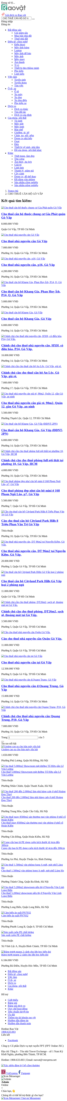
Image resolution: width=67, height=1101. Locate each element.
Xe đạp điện (20, 100)
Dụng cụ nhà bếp (23, 138)
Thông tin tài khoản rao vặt (22, 1017)
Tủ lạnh (18, 120)
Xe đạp (18, 97)
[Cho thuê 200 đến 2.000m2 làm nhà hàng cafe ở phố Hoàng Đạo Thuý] (33, 794)
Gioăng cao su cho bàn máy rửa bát (19, 749)
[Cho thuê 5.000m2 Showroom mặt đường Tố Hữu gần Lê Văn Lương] (33, 769)
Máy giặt (18, 123)
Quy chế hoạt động (17, 1008)
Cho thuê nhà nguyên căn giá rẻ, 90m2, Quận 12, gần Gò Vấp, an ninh (32, 404)
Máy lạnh (19, 126)
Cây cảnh (19, 173)
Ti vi (16, 65)
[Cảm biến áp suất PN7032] (16, 912)
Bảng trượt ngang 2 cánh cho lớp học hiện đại (24, 954)
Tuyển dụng (20, 82)
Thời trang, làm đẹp (24, 156)
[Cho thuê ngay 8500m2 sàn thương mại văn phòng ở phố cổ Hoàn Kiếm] (33, 819)
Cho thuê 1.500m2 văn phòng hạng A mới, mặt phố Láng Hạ (32, 870)
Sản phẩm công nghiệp (26, 182)
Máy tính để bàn (22, 53)
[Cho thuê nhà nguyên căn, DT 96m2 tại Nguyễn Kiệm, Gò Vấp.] (33, 544)
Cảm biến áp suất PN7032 (14, 915)
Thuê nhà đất (21, 38)
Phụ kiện (18, 71)
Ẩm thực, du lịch (23, 161)
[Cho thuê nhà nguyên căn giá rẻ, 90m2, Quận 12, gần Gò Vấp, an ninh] (33, 396)
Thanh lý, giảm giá (24, 170)
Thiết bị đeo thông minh (26, 68)
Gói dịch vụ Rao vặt (15, 15)
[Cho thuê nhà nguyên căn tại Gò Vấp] (21, 656)
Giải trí (17, 164)
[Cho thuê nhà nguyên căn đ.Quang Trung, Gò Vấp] (28, 679)
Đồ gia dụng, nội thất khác (28, 150)
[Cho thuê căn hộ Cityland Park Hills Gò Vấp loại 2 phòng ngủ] (33, 575)
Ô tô (16, 91)
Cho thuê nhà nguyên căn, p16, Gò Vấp (28, 264)
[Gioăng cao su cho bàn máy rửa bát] (20, 746)
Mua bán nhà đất (23, 35)
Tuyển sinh (20, 79)
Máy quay (19, 59)
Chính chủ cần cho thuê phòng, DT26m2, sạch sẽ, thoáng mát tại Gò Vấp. (32, 613)
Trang (4, 737)
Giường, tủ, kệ (21, 132)
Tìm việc (18, 85)
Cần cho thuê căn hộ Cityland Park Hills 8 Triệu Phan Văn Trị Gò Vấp (29, 522)
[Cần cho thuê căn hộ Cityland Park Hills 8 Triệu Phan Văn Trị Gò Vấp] (33, 514)
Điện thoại (19, 44)
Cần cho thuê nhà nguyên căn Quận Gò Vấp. (31, 638)
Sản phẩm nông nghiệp (26, 185)
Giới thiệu (13, 1000)
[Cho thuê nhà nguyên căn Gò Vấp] (20, 234)
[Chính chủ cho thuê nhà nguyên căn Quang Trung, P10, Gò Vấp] (33, 710)
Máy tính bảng (21, 47)
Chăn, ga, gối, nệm (24, 135)
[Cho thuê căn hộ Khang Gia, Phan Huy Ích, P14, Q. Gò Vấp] (33, 285)
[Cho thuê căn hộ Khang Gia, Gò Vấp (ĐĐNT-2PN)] (29, 423)
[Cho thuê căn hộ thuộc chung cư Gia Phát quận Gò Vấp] (31, 207)
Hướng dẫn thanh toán (19, 1023)
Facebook (13, 1040)
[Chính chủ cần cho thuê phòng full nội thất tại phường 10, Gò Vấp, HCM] (33, 454)
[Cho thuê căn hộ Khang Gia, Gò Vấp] (21, 312)
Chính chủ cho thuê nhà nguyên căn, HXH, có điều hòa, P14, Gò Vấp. (32, 347)
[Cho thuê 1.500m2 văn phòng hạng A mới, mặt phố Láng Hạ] (33, 867)
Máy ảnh (18, 56)
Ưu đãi (11, 1014)
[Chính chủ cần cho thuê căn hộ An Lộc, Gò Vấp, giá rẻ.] (31, 366)
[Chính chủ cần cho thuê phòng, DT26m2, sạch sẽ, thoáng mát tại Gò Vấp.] (33, 605)
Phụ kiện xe (20, 103)
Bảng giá (12, 1002)
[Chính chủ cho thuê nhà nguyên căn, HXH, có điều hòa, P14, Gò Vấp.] (33, 339)
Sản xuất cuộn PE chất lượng (16, 935)
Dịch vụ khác (21, 109)
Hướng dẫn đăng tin (18, 1020)
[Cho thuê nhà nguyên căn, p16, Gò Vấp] (23, 258)
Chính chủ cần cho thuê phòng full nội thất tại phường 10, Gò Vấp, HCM (32, 462)
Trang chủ (13, 190)
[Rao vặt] (13, 10)
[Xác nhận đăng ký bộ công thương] (20, 1065)
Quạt (16, 141)
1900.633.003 (8, 1031)
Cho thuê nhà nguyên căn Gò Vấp (24, 241)
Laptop (18, 50)
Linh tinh (19, 167)
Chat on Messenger (30, 1098)
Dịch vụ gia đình (23, 115)
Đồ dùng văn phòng (24, 179)
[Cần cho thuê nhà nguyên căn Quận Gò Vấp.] (25, 632)
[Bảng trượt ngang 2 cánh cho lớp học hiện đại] (26, 951)
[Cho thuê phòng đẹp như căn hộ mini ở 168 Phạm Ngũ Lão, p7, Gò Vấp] (33, 484)
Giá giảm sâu (21, 32)
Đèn (16, 144)
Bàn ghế (18, 129)
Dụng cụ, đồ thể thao (25, 176)
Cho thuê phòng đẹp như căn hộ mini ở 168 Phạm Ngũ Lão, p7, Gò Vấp (30, 492)
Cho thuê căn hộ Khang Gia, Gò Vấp (26, 318)
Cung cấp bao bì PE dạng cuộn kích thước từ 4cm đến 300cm (33, 848)
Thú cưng (19, 159)
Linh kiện (19, 73)
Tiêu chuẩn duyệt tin (18, 1011)
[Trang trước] (2, 741)
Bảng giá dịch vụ (16, 1005)
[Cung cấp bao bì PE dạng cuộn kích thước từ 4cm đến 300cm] (33, 845)
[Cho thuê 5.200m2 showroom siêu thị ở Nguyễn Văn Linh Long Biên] (33, 890)
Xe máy (18, 94)
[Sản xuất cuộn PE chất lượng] (17, 932)
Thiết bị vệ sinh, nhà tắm (27, 147)
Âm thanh (19, 62)
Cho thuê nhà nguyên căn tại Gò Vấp (26, 662)
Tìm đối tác (20, 112)
